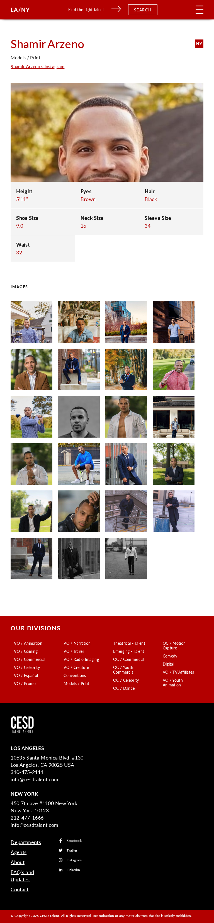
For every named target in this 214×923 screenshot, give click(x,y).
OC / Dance (124, 688)
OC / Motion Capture (174, 645)
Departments (26, 841)
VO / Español (26, 675)
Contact (19, 889)
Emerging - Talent (128, 651)
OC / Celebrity (126, 680)
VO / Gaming (26, 651)
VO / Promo (25, 683)
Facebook (74, 840)
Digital (168, 664)
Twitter (72, 850)
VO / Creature (76, 667)
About (18, 862)
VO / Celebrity (27, 667)
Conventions (75, 675)
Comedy (170, 656)
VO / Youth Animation (173, 682)
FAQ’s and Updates (22, 876)
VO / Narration (77, 643)
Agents (18, 851)
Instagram (74, 860)
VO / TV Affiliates (178, 672)
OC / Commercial (128, 659)
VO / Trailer (74, 651)
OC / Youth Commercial (123, 669)
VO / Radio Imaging (81, 659)
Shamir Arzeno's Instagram (37, 66)
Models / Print (76, 683)
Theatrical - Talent (129, 643)
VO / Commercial (29, 659)
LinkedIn (73, 870)
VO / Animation (28, 643)
